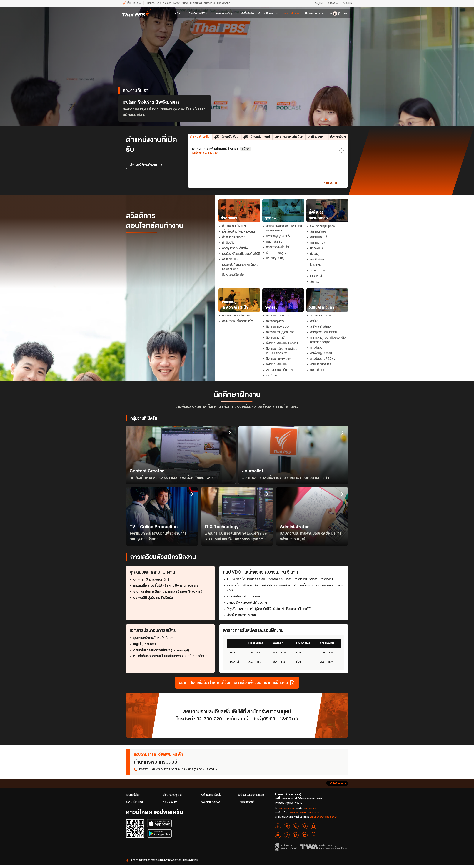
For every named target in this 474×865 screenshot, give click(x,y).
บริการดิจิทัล (223, 3)
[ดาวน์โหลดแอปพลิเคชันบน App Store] (159, 823)
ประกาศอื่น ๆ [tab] (338, 136)
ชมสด (185, 3)
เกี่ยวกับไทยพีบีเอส (198, 13)
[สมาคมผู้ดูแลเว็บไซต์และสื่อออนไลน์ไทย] (324, 847)
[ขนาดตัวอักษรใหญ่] (339, 13)
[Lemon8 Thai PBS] (313, 835)
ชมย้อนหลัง (196, 3)
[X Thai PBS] (287, 826)
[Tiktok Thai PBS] (287, 835)
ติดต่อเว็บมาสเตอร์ (210, 802)
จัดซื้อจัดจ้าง (247, 13)
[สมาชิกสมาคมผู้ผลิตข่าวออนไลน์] (286, 847)
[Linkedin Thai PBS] (305, 835)
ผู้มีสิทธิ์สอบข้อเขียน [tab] (226, 136)
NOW (176, 3)
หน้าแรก (179, 13)
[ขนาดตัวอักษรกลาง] (335, 13)
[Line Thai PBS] (313, 826)
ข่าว (159, 3)
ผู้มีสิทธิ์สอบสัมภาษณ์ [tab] (256, 136)
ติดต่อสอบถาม (313, 13)
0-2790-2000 (287, 808)
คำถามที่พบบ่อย (134, 802)
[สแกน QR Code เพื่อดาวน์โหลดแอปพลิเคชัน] (135, 828)
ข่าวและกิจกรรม (266, 13)
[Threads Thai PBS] (305, 826)
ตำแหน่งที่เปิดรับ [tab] (199, 136)
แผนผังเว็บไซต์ (133, 794)
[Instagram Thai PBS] (296, 826)
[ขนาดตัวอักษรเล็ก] (331, 13)
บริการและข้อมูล (225, 13)
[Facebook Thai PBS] (278, 826)
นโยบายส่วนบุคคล (172, 794)
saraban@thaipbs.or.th (323, 816)
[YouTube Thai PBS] (278, 835)
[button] (322, 119)
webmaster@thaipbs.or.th (304, 812)
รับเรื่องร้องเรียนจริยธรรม (251, 794)
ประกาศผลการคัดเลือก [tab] (288, 136)
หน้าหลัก (150, 3)
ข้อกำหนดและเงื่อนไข (211, 794)
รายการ (167, 3)
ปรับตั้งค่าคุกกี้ (246, 802)
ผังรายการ (209, 3)
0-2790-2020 (312, 808)
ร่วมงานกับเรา (290, 13)
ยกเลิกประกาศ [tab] (317, 136)
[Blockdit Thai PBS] (296, 835)
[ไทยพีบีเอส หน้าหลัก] (137, 13)
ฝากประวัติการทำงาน (144, 164)
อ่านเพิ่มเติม (331, 183)
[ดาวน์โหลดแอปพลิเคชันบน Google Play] (159, 833)
